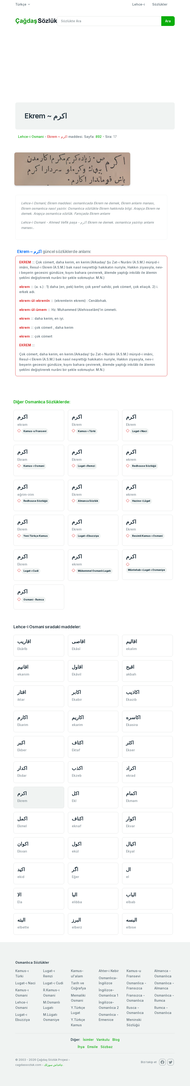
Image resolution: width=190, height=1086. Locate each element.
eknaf (76, 826)
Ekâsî (76, 649)
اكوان (22, 844)
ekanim (23, 674)
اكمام (131, 793)
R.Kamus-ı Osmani (51, 992)
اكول (77, 844)
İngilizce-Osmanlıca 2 (109, 1004)
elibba (77, 902)
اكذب (77, 768)
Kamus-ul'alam (77, 973)
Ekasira (132, 725)
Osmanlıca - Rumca (164, 997)
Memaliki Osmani (78, 997)
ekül (75, 851)
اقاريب (24, 641)
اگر (75, 869)
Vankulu (103, 1040)
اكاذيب (132, 692)
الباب (131, 894)
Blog (116, 1040)
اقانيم (22, 667)
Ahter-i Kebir (109, 971)
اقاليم (131, 641)
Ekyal (130, 851)
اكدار (22, 768)
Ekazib (131, 699)
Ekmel (22, 826)
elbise (131, 927)
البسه (131, 920)
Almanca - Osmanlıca (162, 973)
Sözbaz (107, 1047)
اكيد (21, 869)
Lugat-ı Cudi (30, 570)
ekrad (130, 775)
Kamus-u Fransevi (34, 431)
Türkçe (20, 4)
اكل (75, 793)
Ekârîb (22, 649)
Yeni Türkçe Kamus (35, 535)
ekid (20, 877)
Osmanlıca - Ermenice (108, 1017)
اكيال (131, 844)
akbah (131, 674)
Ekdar (21, 775)
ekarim (77, 725)
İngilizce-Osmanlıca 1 (108, 992)
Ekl (74, 801)
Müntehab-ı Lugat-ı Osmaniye (146, 569)
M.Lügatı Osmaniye (51, 1017)
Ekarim (22, 725)
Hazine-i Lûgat (141, 500)
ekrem (131, 459)
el (127, 877)
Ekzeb (77, 775)
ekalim (131, 649)
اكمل (22, 818)
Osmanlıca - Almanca (164, 985)
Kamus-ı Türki (86, 431)
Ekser (130, 750)
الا (19, 894)
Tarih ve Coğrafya (78, 985)
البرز (76, 920)
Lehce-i (138, 4)
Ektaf (76, 750)
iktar (21, 699)
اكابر (76, 692)
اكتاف (77, 742)
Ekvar (130, 826)
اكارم (22, 717)
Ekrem (77, 424)
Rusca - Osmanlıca (135, 1010)
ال (128, 869)
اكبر (21, 742)
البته (21, 920)
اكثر (130, 742)
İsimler (88, 1040)
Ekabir (77, 699)
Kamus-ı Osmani (33, 465)
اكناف (77, 818)
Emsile (92, 1047)
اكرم (22, 417)
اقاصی (78, 641)
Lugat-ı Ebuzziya (88, 535)
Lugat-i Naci (139, 431)
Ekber (21, 750)
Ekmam (131, 801)
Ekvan (22, 851)
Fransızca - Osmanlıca (136, 997)
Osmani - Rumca (33, 599)
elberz (77, 927)
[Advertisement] (95, 64)
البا (74, 894)
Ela (19, 902)
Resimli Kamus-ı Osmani (147, 535)
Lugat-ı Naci (25, 983)
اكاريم (78, 717)
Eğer (75, 877)
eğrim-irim (25, 494)
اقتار (21, 692)
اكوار (131, 818)
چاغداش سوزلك (53, 1065)
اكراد (131, 768)
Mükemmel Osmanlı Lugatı (94, 570)
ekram (22, 424)
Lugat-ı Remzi (86, 465)
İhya (81, 1047)
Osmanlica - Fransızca (136, 985)
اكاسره (133, 717)
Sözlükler (159, 4)
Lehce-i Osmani (31, 137)
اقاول (77, 667)
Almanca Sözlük (88, 500)
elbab (130, 902)
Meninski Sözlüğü (134, 1022)
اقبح (130, 667)
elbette (23, 927)
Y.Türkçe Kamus (78, 1022)
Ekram (22, 459)
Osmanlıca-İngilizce (108, 980)
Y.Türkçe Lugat (78, 1010)
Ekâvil (76, 674)
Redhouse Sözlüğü (144, 465)
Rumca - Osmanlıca (162, 1010)
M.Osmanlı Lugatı (51, 1004)
